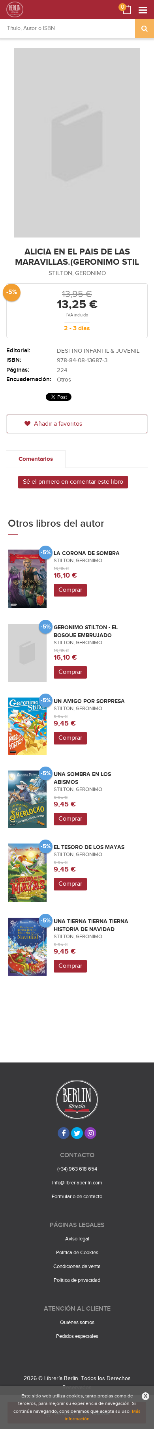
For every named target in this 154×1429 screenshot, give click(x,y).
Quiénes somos (77, 1322)
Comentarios (36, 459)
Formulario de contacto (77, 1196)
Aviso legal (77, 1239)
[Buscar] (144, 28)
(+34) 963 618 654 (77, 1169)
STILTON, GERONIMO (77, 273)
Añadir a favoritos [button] (57, 424)
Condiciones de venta (77, 1266)
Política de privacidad (77, 1280)
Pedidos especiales (77, 1336)
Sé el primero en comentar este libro (73, 482)
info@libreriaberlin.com (77, 1183)
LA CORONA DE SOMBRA (87, 553)
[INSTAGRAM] (90, 1133)
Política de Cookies (77, 1252)
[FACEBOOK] (63, 1133)
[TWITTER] (77, 1133)
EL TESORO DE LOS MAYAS (89, 847)
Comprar (70, 590)
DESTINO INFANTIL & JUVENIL (98, 351)
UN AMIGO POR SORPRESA (89, 701)
